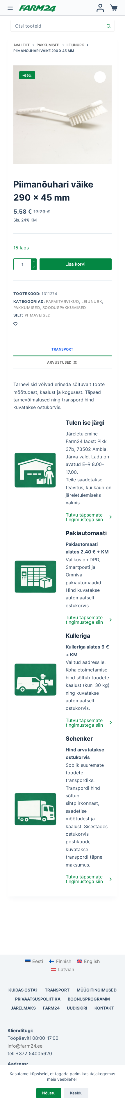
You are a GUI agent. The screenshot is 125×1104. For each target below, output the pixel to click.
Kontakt (104, 1007)
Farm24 (51, 1007)
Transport (57, 989)
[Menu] (10, 7)
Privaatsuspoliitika (37, 998)
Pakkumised (26, 307)
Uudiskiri (77, 1007)
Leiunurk (91, 301)
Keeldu (76, 1093)
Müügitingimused (97, 989)
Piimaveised (38, 315)
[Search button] (108, 26)
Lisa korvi (75, 264)
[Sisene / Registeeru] (100, 8)
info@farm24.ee (25, 1046)
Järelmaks (23, 1007)
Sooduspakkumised (64, 307)
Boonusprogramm (89, 998)
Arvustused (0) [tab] (62, 362)
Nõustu (49, 1093)
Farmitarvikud (62, 301)
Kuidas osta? (23, 989)
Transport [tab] (62, 349)
